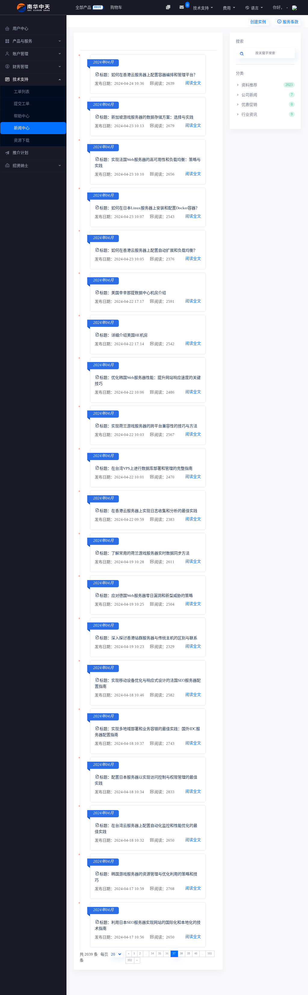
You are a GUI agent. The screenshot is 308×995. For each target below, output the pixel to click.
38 (181, 953)
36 (166, 953)
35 (159, 953)
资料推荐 (267, 85)
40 (195, 953)
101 (210, 953)
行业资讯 (267, 114)
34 (152, 953)
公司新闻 (267, 95)
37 (174, 953)
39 (188, 953)
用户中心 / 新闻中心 (99, 22)
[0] (182, 7)
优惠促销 (267, 104)
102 (130, 960)
